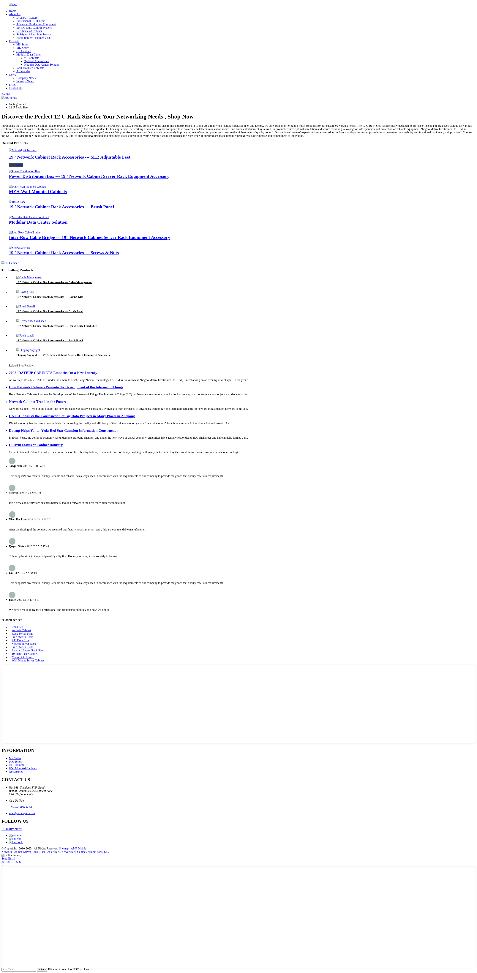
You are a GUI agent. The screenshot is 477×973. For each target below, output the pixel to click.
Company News (26, 78)
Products (14, 41)
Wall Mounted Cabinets (30, 68)
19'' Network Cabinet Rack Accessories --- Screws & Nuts (64, 252)
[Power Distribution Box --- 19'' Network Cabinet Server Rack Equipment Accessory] (24, 171)
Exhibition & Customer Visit (33, 37)
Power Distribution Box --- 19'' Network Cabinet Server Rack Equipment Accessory (89, 176)
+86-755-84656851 (20, 806)
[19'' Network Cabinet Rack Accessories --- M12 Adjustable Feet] (23, 150)
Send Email (8, 858)
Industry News (25, 81)
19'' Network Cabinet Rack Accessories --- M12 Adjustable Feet (69, 157)
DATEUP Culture (26, 17)
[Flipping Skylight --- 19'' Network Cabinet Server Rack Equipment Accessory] (28, 350)
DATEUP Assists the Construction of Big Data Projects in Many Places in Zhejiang (72, 416)
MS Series (22, 44)
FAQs (12, 84)
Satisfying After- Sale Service (33, 34)
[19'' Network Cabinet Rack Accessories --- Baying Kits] (25, 291)
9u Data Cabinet (21, 630)
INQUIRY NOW (11, 829)
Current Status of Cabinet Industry (36, 445)
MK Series (22, 47)
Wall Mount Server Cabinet (28, 660)
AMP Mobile (78, 848)
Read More (16, 165)
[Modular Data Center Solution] (29, 217)
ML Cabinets (31, 57)
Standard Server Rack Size (27, 650)
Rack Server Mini (22, 633)
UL (106, 851)
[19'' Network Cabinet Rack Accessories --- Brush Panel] (18, 201)
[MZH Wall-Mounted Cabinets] (27, 186)
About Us (14, 14)
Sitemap (64, 848)
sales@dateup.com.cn (22, 813)
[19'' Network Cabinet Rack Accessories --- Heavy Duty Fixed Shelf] (32, 321)
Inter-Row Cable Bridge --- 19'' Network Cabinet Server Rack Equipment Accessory (89, 237)
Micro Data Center (23, 657)
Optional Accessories (36, 61)
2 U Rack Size (20, 640)
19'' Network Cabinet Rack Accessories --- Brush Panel (61, 206)
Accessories (23, 71)
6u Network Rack (22, 647)
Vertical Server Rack (24, 643)
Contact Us (15, 88)
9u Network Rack (22, 637)
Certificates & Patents (29, 31)
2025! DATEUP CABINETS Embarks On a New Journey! (53, 373)
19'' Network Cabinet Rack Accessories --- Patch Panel (49, 340)
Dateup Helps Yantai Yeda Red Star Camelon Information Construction (64, 430)
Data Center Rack (49, 851)
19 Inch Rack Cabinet (24, 653)
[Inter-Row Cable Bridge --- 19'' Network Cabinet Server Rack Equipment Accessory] (24, 232)
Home (12, 10)
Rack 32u (17, 626)
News (12, 74)
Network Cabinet (11, 851)
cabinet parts (95, 851)
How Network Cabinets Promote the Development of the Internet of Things (66, 387)
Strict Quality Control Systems (34, 27)
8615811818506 (11, 861)
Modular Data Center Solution (41, 64)
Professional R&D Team (30, 21)
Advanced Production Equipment (36, 24)
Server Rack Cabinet (74, 851)
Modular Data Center (28, 54)
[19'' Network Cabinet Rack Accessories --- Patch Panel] (25, 335)
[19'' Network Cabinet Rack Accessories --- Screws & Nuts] (19, 247)
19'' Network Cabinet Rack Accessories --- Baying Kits (49, 296)
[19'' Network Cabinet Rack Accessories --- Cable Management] (29, 277)
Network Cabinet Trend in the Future (37, 402)
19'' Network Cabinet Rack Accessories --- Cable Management (54, 282)
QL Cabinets (23, 51)
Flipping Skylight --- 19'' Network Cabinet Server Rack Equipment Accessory (63, 354)
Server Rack (30, 851)
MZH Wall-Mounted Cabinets (38, 191)
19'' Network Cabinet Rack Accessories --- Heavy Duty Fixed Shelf (56, 325)
